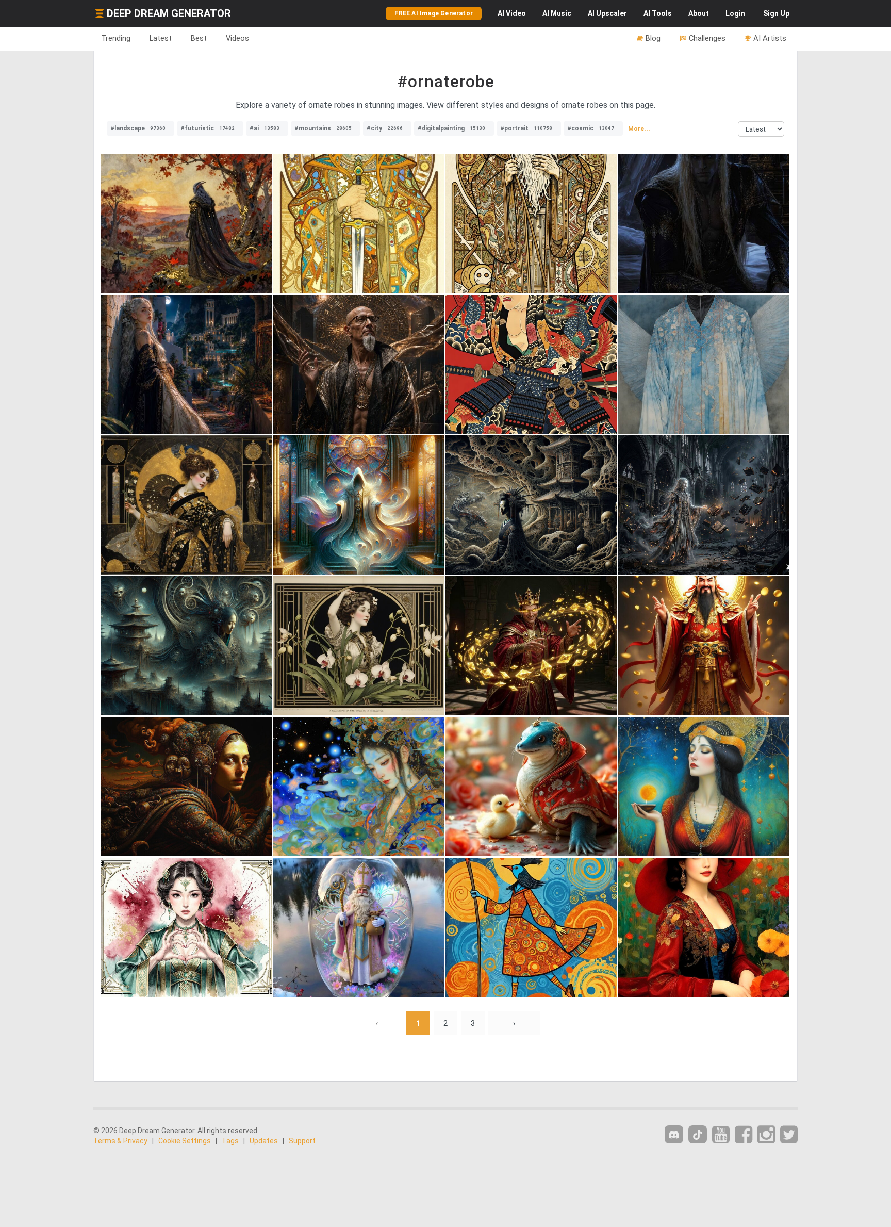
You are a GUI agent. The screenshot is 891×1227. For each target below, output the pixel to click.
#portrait (526, 128)
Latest (161, 38)
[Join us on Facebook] (743, 1135)
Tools (658, 13)
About (698, 13)
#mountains (323, 128)
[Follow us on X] (789, 1135)
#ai (264, 128)
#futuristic (207, 128)
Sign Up (776, 13)
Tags (230, 1141)
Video (512, 13)
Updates (264, 1141)
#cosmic (590, 128)
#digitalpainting (451, 128)
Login (735, 13)
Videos (237, 38)
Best (199, 38)
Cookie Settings (184, 1141)
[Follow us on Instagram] (766, 1135)
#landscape (138, 128)
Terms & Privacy (120, 1141)
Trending (115, 38)
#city (385, 128)
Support (302, 1141)
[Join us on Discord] (674, 1134)
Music (556, 13)
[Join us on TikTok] (697, 1134)
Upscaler (607, 13)
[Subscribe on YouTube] (721, 1135)
